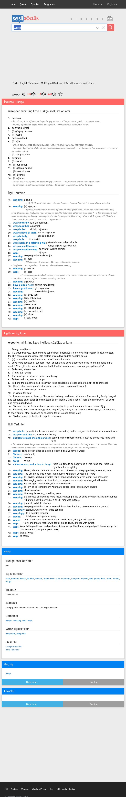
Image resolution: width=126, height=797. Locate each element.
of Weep (24, 535)
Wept (16, 460)
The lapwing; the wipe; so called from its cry (34, 376)
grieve (97, 578)
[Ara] (110, 27)
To (17, 454)
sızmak (19, 161)
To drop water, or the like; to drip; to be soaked (37, 416)
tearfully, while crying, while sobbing (44, 509)
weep (8, 673)
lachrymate (29, 454)
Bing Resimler (12, 649)
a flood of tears (24, 232)
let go (8, 581)
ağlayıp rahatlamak (44, 284)
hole (18, 239)
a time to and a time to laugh (32, 464)
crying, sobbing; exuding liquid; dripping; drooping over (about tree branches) (68, 476)
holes (19, 229)
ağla (17, 141)
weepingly (19, 509)
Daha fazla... (32, 682)
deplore (84, 578)
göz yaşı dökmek (20, 127)
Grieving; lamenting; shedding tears (42, 493)
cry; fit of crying (23, 372)
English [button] (111, 4)
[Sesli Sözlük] (25, 22)
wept (16, 252)
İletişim (72, 788)
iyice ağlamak (42, 288)
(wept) (18, 134)
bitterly (20, 236)
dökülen (32, 301)
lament (116, 578)
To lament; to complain (24, 369)
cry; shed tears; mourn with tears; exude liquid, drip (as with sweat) (51, 386)
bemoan (15, 578)
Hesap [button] (97, 4)
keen (109, 578)
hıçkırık (30, 268)
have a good (23, 284)
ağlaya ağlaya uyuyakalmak (62, 245)
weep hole (21, 633)
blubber (30, 578)
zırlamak (16, 157)
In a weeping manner (37, 513)
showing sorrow (32, 490)
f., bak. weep (30, 317)
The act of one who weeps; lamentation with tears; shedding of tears (59, 473)
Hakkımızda (61, 788)
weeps (16, 450)
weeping (18, 199)
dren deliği (34, 239)
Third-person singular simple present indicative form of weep (53, 450)
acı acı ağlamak (46, 235)
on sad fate (22, 434)
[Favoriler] (59, 96)
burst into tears (63, 578)
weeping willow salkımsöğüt (38, 255)
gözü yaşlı (33, 294)
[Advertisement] (63, 57)
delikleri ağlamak (39, 229)
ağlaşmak (35, 225)
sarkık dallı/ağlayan (44, 291)
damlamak (22, 164)
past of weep (26, 532)
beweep (28, 457)
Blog (51, 788)
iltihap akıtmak (22, 154)
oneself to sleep (25, 246)
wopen (27, 460)
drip (91, 578)
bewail (23, 578)
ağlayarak (29, 281)
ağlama (20, 178)
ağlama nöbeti (19, 138)
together (21, 225)
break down (49, 578)
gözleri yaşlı (30, 304)
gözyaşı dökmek (23, 131)
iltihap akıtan (34, 307)
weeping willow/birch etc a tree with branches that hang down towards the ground (66, 506)
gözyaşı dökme (24, 167)
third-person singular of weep (41, 516)
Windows (25, 788)
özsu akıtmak (23, 171)
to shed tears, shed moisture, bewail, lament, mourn (43, 359)
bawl (8, 578)
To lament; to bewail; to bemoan (29, 389)
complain (75, 578)
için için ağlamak (38, 222)
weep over (10, 633)
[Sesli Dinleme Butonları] (31, 95)
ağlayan (32, 206)
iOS (7, 788)
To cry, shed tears (21, 349)
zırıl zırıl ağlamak (46, 232)
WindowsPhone (39, 788)
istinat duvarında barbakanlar (63, 242)
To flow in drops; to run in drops (28, 379)
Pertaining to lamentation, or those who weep (47, 483)
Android (14, 788)
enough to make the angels (31, 437)
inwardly (21, 222)
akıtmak (21, 174)
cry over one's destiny (44, 434)
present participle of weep (37, 503)
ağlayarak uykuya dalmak (52, 248)
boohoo (38, 578)
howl (103, 578)
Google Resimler (13, 646)
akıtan (31, 314)
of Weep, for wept (22, 392)
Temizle (93, 682)
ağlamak (16, 118)
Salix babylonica (32, 298)
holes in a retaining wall (29, 242)
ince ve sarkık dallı (33, 311)
